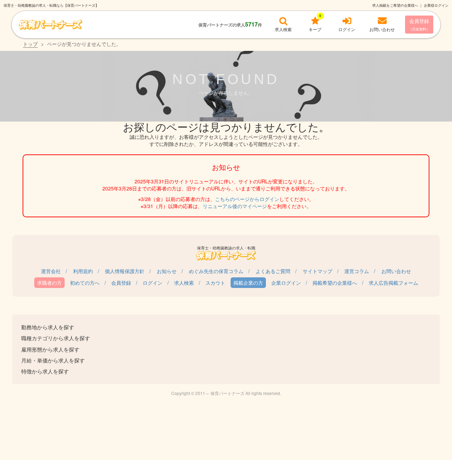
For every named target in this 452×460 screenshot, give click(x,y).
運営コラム (356, 271)
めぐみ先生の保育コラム (216, 271)
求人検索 (184, 282)
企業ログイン (286, 282)
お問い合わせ (396, 271)
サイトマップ (317, 271)
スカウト (215, 282)
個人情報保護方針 (124, 271)
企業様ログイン (436, 5)
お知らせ (167, 271)
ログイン (152, 282)
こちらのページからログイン (247, 198)
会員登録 (419, 24)
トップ (30, 43)
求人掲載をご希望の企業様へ (395, 5)
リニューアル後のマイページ (235, 206)
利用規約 (83, 271)
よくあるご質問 (273, 271)
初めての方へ (85, 282)
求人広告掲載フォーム (393, 282)
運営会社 (51, 271)
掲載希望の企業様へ (335, 282)
